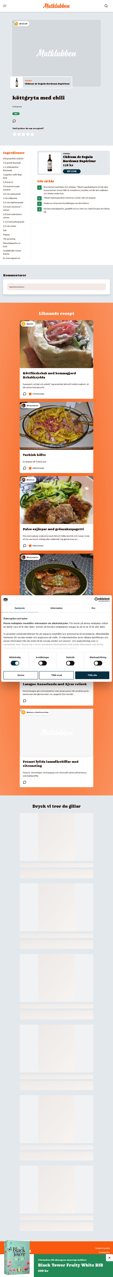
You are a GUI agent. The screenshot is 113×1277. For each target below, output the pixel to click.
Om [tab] (93, 608)
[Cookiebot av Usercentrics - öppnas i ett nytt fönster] (97, 599)
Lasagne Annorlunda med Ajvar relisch (55, 684)
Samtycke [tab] (20, 608)
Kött (16, 114)
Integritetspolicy (102, 1248)
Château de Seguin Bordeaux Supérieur (47, 84)
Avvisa (20, 675)
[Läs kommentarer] (14, 121)
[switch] (42, 663)
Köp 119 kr (72, 171)
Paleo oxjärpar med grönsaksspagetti (53, 529)
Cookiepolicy (104, 1252)
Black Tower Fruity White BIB (70, 1265)
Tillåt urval (56, 675)
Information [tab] (56, 608)
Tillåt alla (92, 675)
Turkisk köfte (34, 455)
